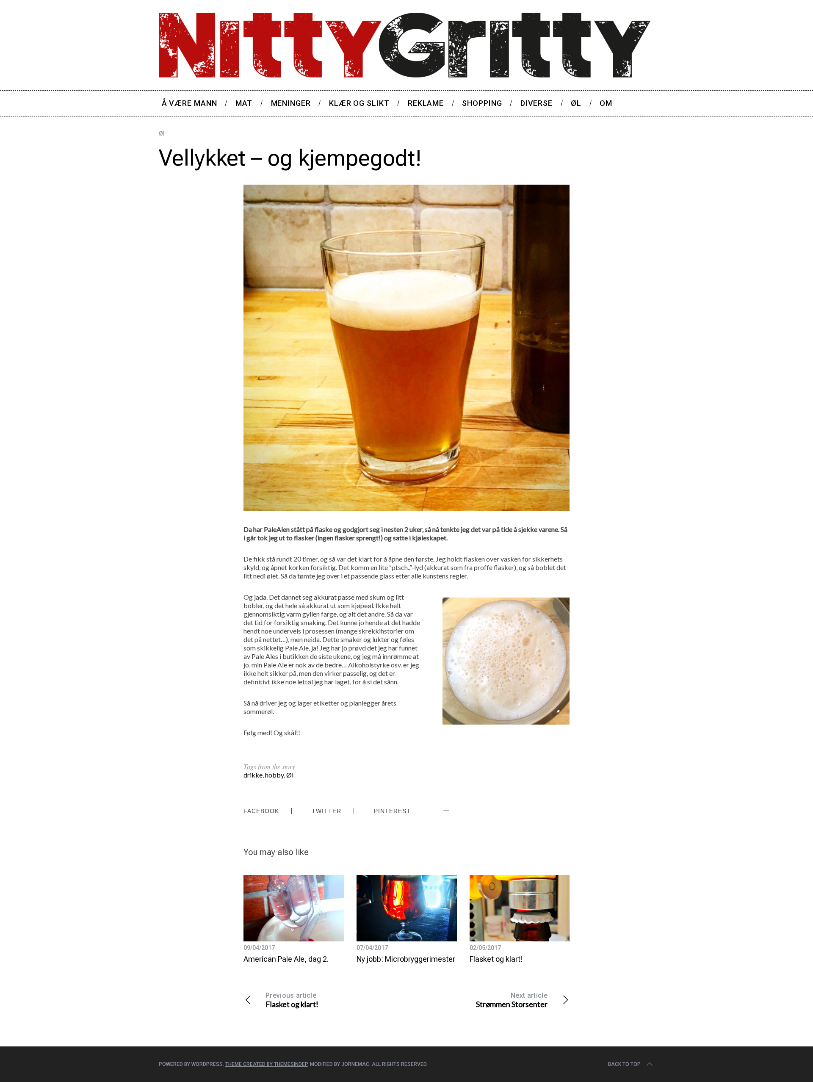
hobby (274, 775)
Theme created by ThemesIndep (266, 1064)
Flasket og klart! (496, 959)
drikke (253, 775)
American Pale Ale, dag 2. (286, 959)
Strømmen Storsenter (512, 999)
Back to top (624, 1064)
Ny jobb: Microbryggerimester (406, 959)
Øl (162, 133)
